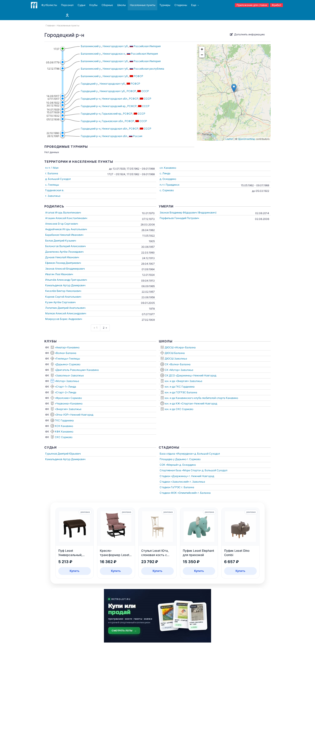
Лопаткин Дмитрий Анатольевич (65, 307)
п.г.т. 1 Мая (51, 167)
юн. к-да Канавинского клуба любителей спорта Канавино (201, 398)
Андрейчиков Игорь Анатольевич (66, 229)
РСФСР (131, 91)
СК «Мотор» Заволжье (179, 369)
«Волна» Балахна (65, 353)
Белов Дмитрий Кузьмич (60, 240)
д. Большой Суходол (58, 178)
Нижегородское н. (114, 53)
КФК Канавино (64, 431)
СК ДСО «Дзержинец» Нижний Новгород (190, 375)
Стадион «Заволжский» (174, 481)
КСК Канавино (64, 426)
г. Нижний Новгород (201, 476)
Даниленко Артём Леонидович (64, 251)
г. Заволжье (52, 195)
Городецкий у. (89, 83)
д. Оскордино (168, 178)
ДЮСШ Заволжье (176, 358)
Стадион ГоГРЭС (170, 487)
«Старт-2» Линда (65, 392)
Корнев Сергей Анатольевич (63, 296)
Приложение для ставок (252, 5)
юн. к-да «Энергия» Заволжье (183, 381)
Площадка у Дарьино (173, 459)
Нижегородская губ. (115, 46)
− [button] (202, 54)
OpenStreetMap (246, 138)
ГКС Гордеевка (64, 420)
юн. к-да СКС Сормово (179, 409)
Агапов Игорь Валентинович (63, 212)
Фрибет (276, 5)
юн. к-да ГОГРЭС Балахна (181, 392)
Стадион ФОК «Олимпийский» (178, 492)
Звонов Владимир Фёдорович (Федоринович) (188, 212)
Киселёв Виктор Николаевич (63, 290)
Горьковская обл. (112, 121)
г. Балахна (51, 173)
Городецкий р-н (90, 98)
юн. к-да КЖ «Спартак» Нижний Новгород (191, 403)
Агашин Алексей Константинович (66, 218)
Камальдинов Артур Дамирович (65, 285)
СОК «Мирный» (169, 464)
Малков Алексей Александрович (65, 313)
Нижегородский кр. (114, 106)
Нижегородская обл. (115, 98)
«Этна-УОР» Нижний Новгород (74, 414)
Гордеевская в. (54, 190)
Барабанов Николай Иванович (64, 234)
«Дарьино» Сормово (67, 364)
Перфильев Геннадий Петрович (179, 218)
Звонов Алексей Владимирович (65, 268)
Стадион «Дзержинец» (174, 476)
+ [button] (202, 49)
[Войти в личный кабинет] (67, 15)
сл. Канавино (168, 167)
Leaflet (229, 138)
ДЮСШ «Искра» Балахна (180, 347)
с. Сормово (167, 190)
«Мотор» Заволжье (67, 381)
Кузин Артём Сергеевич (60, 302)
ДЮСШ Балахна (175, 353)
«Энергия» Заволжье (68, 409)
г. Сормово (194, 459)
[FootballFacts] (34, 5)
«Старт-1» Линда (65, 386)
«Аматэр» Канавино (67, 347)
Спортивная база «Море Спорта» (180, 470)
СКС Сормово (63, 437)
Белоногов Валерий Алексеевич (65, 246)
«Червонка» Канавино (68, 403)
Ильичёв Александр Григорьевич (66, 279)
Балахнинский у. (91, 46)
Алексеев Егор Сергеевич (61, 223)
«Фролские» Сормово (68, 398)
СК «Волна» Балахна (177, 364)
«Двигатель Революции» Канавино (77, 369)
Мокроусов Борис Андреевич (63, 319)
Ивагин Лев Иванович (59, 274)
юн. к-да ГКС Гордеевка (180, 386)
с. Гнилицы (52, 184)
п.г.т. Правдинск (169, 184)
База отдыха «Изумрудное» (177, 453)
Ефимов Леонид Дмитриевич (63, 262)
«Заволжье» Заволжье (69, 375)
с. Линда (165, 173)
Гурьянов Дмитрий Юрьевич (63, 453)
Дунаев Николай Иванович (62, 257)
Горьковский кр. (112, 113)
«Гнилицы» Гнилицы (67, 358)
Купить (75, 571)
